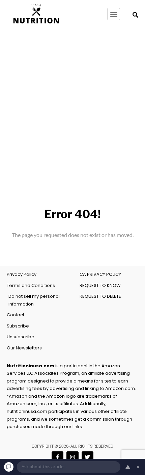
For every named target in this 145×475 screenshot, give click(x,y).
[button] (114, 14)
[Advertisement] (72, 103)
